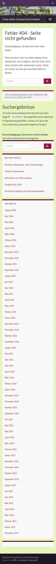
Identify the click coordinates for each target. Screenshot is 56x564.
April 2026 (9, 228)
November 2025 (12, 258)
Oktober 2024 (11, 336)
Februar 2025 (10, 312)
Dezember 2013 (12, 533)
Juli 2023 (9, 419)
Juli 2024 (9, 354)
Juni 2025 (9, 288)
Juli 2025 (9, 282)
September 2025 (12, 270)
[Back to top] (49, 557)
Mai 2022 (9, 503)
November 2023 (12, 401)
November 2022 (12, 467)
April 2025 (9, 300)
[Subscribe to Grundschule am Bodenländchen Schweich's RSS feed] (3, 2)
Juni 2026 (9, 216)
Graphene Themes (27, 560)
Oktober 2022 (11, 473)
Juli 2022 (9, 491)
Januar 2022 (10, 527)
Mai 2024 (9, 366)
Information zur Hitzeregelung (18, 178)
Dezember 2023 (12, 395)
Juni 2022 (9, 497)
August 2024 (10, 348)
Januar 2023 (10, 455)
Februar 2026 (10, 240)
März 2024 (9, 377)
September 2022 (12, 479)
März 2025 (9, 306)
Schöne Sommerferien (14, 171)
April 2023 (9, 437)
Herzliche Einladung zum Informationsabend (24, 191)
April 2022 (9, 509)
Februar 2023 (10, 449)
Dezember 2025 (12, 252)
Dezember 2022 (12, 461)
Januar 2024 (10, 389)
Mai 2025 (9, 294)
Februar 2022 (10, 521)
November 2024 (12, 330)
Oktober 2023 (11, 407)
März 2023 (9, 443)
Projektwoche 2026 (13, 184)
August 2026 (10, 210)
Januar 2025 (10, 318)
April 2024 (9, 371)
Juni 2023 (9, 425)
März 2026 (9, 234)
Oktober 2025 (11, 264)
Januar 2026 (10, 246)
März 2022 (9, 515)
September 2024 (12, 342)
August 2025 (10, 276)
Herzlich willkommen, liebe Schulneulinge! (24, 165)
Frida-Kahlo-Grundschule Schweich (21, 19)
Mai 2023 (9, 431)
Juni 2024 (9, 360)
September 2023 (12, 413)
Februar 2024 (10, 383)
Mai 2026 (9, 222)
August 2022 (10, 485)
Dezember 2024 (12, 324)
